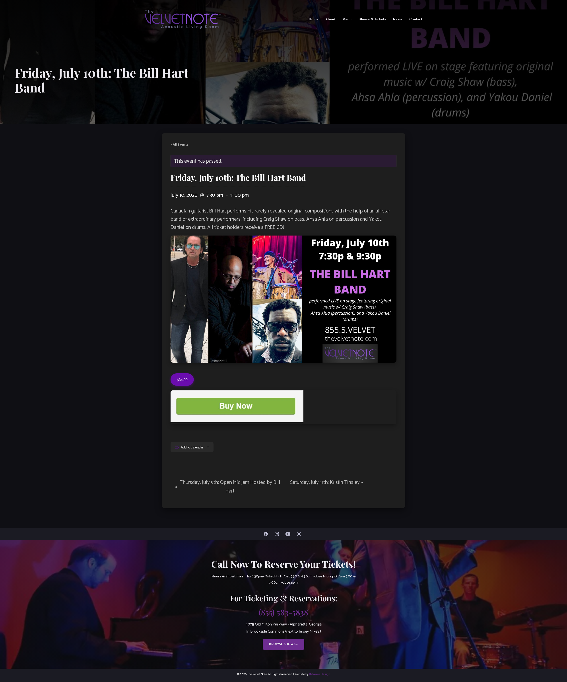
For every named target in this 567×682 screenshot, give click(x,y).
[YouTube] (289, 534)
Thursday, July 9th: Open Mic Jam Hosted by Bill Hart (227, 486)
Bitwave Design (319, 674)
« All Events (179, 144)
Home (313, 19)
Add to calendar (192, 447)
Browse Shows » (283, 644)
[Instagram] (278, 534)
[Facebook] (266, 534)
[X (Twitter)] (300, 534)
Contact (415, 19)
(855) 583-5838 (283, 612)
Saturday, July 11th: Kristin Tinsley (326, 482)
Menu (346, 19)
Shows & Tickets (372, 19)
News (397, 19)
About (330, 19)
